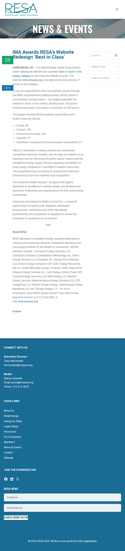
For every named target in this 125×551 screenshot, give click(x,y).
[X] (18, 479)
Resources (10, 432)
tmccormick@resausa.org (18, 365)
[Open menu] (117, 9)
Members (9, 442)
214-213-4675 (20, 387)
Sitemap (8, 458)
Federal (17, 311)
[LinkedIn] (12, 479)
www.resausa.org (32, 80)
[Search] (116, 55)
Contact (8, 453)
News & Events (12, 447)
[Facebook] (6, 479)
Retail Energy (11, 416)
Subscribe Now (16, 517)
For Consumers (12, 437)
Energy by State (13, 421)
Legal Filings (11, 426)
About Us (9, 411)
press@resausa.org (22, 382)
